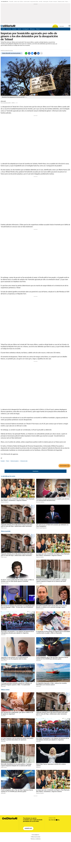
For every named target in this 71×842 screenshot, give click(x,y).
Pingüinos (66, 1)
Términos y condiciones (35, 838)
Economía (8, 29)
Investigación (26, 29)
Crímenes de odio (23, 461)
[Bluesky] (32, 53)
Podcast (38, 29)
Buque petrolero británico (34, 1)
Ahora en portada (5, 531)
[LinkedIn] (38, 53)
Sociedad (14, 29)
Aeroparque (55, 1)
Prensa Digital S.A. (35, 834)
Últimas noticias (5, 689)
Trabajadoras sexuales (61, 1)
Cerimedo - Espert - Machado (18, 1)
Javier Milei (40, 1)
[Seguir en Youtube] (57, 820)
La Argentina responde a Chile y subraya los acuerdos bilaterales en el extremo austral (51, 683)
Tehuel (7, 461)
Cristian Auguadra (45, 1)
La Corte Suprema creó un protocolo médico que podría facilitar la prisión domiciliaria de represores (17, 739)
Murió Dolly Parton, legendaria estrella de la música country (51, 764)
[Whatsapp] (26, 53)
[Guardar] (41, 53)
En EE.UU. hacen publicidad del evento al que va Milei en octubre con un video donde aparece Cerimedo (17, 580)
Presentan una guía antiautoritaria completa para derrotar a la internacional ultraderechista (53, 499)
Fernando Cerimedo (27, 1)
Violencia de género (14, 461)
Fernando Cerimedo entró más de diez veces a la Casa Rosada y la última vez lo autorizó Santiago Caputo (51, 606)
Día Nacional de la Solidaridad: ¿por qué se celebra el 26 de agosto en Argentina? (17, 713)
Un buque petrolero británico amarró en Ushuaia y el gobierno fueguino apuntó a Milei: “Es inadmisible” (16, 683)
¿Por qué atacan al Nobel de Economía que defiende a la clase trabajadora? (52, 525)
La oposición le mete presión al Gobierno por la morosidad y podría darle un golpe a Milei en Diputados (53, 632)
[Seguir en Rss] (58, 820)
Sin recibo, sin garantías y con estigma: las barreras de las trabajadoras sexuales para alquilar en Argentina (17, 632)
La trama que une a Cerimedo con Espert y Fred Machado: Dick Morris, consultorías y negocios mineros (17, 499)
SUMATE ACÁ (28, 828)
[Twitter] (35, 53)
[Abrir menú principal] (69, 25)
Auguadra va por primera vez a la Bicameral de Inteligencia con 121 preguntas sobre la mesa (14, 658)
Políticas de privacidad (35, 836)
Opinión (19, 29)
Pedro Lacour (4, 527)
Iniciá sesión (62, 26)
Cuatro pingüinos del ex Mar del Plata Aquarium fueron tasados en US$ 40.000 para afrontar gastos (52, 658)
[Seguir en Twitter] (49, 820)
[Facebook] (29, 53)
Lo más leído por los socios (8, 476)
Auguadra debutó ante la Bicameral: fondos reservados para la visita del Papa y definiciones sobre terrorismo (16, 525)
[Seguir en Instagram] (54, 820)
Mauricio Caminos (4, 502)
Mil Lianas (32, 29)
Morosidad (51, 1)
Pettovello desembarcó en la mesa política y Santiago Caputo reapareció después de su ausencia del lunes (51, 580)
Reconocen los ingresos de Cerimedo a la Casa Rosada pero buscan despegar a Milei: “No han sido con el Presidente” (18, 606)
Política (3, 29)
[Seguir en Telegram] (52, 820)
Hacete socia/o (55, 26)
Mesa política (11, 1)
